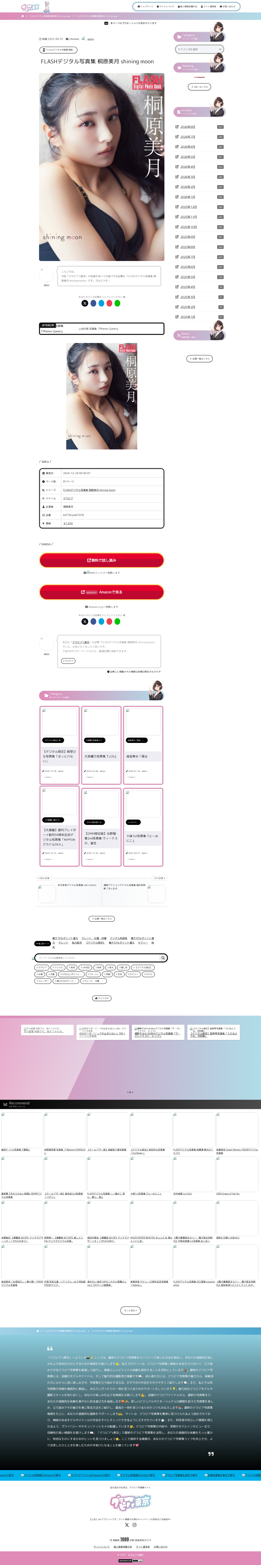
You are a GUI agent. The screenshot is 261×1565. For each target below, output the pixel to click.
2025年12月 (188, 207)
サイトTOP (103, 998)
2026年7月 (187, 137)
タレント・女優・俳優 (93, 938)
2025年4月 (187, 287)
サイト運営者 (209, 6)
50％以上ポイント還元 (73, 974)
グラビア (68, 498)
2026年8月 (187, 127)
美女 (111, 967)
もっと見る (129, 1310)
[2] (130, 1092)
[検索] (163, 958)
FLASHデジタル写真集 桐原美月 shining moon (89, 490)
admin (91, 39)
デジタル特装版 (118, 938)
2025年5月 (187, 277)
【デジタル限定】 (95, 942)
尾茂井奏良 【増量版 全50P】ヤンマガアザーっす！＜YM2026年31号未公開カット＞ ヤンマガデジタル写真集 (213, 1038)
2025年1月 (187, 317)
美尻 (73, 967)
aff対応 (86, 967)
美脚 (108, 974)
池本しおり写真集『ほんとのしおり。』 (157, 1031)
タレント (63, 942)
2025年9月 (187, 237)
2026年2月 (187, 187)
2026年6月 (187, 147)
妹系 (99, 967)
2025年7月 (187, 257)
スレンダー (43, 980)
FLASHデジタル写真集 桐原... (60, 49)
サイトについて (166, 6)
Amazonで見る (104, 591)
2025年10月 (188, 227)
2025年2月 (187, 307)
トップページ (146, 6)
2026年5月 (187, 157)
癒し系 (124, 967)
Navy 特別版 (86, 1031)
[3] (132, 1092)
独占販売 (77, 942)
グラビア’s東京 (135, 1554)
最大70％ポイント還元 (65, 938)
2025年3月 (187, 297)
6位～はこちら (201, 86)
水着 (40, 974)
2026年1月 (187, 197)
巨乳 (120, 974)
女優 (52, 974)
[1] (128, 1092)
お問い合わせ (228, 6)
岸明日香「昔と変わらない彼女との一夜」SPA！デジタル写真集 (47, 1035)
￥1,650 (68, 523)
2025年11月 (188, 217)
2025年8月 (187, 247)
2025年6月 (187, 267)
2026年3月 (187, 177)
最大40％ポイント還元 (67, 980)
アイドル (59, 967)
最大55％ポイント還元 (121, 942)
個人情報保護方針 (188, 6)
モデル (149, 974)
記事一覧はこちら (103, 918)
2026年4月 (187, 167)
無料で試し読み (103, 560)
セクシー (143, 942)
